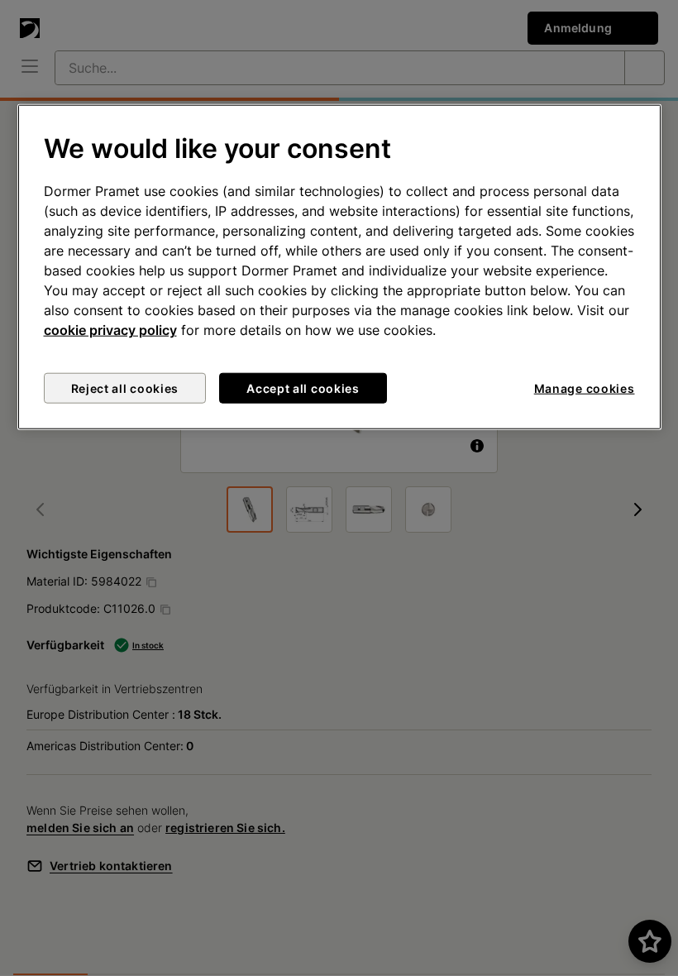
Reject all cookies (125, 388)
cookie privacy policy (110, 330)
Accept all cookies (303, 388)
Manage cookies (584, 388)
